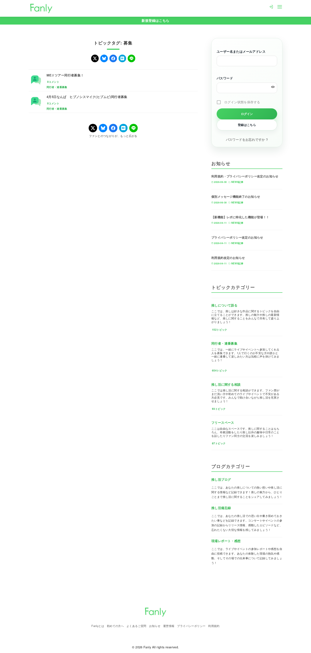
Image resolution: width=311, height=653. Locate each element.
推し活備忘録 (221, 507)
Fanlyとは (97, 626)
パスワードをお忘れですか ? (247, 139)
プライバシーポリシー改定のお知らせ (237, 237)
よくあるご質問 (136, 626)
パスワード (225, 78)
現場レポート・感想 (226, 540)
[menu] (280, 6)
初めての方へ (115, 626)
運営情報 (169, 626)
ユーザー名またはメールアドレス (241, 51)
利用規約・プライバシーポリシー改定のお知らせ (244, 176)
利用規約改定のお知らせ (228, 257)
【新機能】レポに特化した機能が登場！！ (240, 217)
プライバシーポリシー (191, 626)
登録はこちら (247, 125)
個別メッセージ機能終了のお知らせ (235, 196)
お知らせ (155, 626)
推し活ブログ (221, 479)
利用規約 (214, 626)
